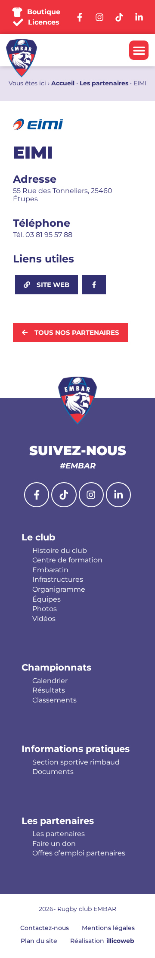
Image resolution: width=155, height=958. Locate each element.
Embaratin (50, 570)
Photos (44, 609)
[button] (139, 50)
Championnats (56, 667)
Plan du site (39, 941)
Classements (54, 700)
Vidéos (44, 619)
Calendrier (50, 681)
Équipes (46, 599)
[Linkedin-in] (118, 494)
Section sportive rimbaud (76, 762)
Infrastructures (57, 580)
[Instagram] (91, 494)
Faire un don (54, 844)
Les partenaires (104, 83)
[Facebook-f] (36, 494)
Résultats (48, 690)
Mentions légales (108, 928)
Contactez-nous (44, 928)
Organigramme (58, 589)
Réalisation (102, 941)
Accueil (62, 83)
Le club (38, 537)
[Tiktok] (63, 494)
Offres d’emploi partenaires (78, 853)
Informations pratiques (76, 748)
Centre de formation (67, 560)
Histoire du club (59, 551)
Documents (53, 772)
